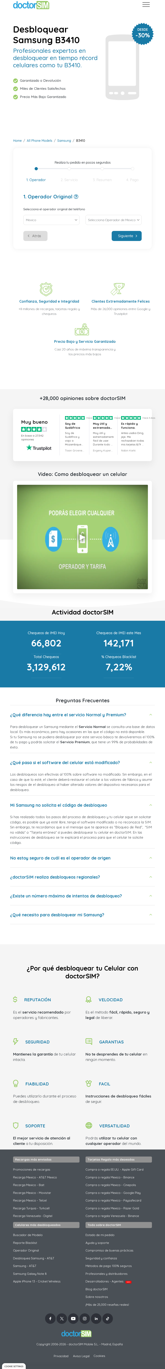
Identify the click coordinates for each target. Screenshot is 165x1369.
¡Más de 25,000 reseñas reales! (107, 1305)
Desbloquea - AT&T (33, 1258)
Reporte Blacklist (25, 1243)
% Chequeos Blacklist (118, 656)
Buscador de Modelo (28, 1235)
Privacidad (61, 1356)
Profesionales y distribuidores (107, 1274)
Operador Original (26, 1250)
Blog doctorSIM (96, 1289)
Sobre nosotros (97, 1297)
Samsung (64, 141)
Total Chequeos (46, 656)
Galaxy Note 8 (30, 1274)
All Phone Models (39, 141)
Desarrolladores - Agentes (108, 1281)
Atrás (36, 236)
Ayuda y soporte (97, 1243)
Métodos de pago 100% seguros (109, 1266)
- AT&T (24, 1266)
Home (17, 141)
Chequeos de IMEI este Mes (118, 633)
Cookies (99, 1356)
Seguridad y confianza (101, 1258)
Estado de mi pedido (100, 1235)
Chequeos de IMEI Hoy (46, 633)
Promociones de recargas (31, 1169)
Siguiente (125, 236)
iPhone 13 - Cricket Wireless (37, 1281)
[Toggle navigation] (146, 5)
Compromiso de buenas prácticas (109, 1250)
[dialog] (14, 1366)
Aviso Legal (81, 1356)
